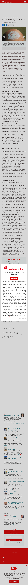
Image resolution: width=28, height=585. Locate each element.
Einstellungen (22, 318)
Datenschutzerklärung (7, 316)
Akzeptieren (14, 278)
